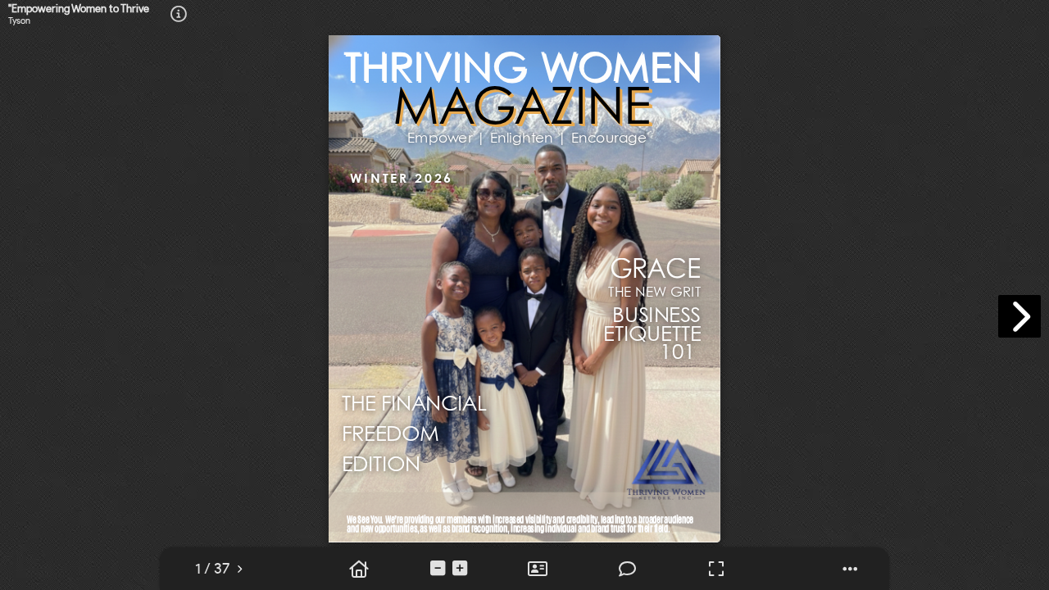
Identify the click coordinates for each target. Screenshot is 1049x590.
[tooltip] (212, 569)
